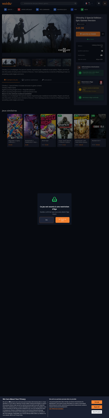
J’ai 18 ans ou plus (62, 220)
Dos (46, 220)
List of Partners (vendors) (56, 409)
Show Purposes (97, 412)
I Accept (97, 402)
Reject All (96, 407)
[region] (54, 407)
